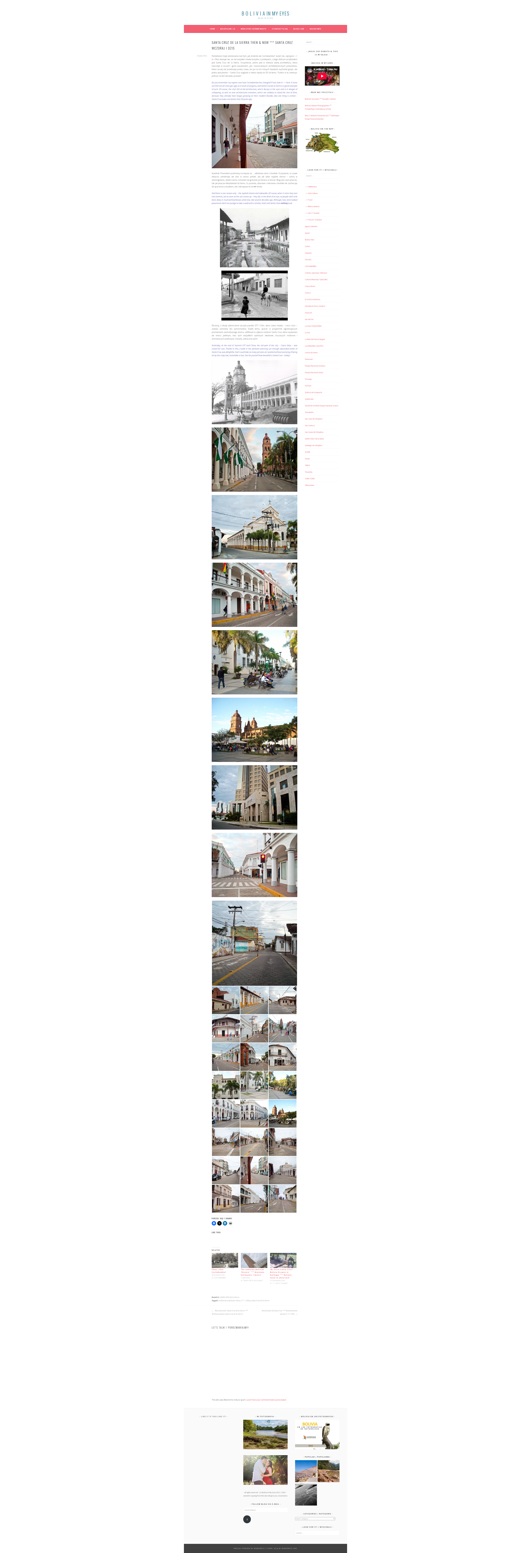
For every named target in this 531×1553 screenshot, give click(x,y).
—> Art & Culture (311, 193)
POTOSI (308, 385)
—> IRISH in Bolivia (312, 206)
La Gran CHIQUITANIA (313, 326)
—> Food (308, 200)
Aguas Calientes (311, 226)
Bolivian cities (234, 1301)
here (288, 82)
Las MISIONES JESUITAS (314, 346)
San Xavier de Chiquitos (314, 432)
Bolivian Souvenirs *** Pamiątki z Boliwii (320, 99)
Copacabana (310, 286)
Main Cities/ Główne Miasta (253, 29)
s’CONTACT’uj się (280, 29)
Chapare (308, 253)
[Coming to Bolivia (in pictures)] (306, 1495)
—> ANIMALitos (311, 186)
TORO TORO (310, 478)
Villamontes (309, 485)
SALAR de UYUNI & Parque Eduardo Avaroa (321, 405)
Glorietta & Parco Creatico (315, 306)
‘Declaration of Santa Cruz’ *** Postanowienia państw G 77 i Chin (279, 1312)
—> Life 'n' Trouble (312, 213)
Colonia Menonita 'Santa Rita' (316, 279)
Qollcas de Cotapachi (313, 392)
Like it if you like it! (213, 1416)
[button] (254, 943)
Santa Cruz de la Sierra (260, 1301)
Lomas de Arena (311, 352)
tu (213, 59)
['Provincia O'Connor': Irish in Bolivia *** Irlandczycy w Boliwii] (328, 1471)
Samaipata (309, 412)
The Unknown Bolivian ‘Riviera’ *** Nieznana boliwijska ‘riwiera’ (252, 1272)
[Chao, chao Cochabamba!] (225, 1260)
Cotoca (308, 293)
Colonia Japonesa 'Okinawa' (316, 273)
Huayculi (308, 312)
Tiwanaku (308, 472)
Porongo (308, 379)
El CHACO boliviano (312, 299)
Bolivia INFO (315, 29)
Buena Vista (309, 239)
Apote (307, 233)
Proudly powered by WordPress (249, 1548)
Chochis (308, 259)
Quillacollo (309, 399)
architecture (223, 1301)
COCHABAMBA (310, 266)
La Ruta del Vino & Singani (315, 339)
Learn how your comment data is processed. (266, 1399)
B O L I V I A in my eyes (265, 13)
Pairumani (309, 359)
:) (247, 1519)
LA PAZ (307, 332)
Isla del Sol (309, 319)
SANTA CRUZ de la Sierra (229, 1297)
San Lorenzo (310, 425)
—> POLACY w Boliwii (313, 219)
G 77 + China (245, 1301)
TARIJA (307, 465)
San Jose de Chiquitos (313, 419)
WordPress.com (289, 1548)
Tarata (307, 458)
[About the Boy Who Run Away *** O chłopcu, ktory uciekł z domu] (306, 1471)
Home (212, 29)
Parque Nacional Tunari (314, 372)
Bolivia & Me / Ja (227, 29)
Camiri (307, 246)
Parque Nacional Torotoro (315, 366)
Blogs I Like (298, 29)
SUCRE (307, 452)
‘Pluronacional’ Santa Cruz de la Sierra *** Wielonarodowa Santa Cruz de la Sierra (230, 1312)
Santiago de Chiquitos (313, 445)
